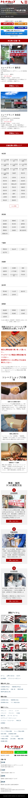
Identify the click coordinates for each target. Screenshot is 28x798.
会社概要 (3, 678)
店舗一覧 (7, 16)
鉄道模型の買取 (12, 733)
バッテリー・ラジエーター (7, 720)
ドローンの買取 (15, 736)
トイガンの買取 (5, 736)
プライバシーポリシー (14, 678)
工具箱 (18, 713)
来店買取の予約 (5, 689)
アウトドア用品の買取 (6, 731)
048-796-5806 (8, 76)
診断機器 (3, 723)
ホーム (2, 16)
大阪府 (3, 770)
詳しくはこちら (14, 521)
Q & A (18, 675)
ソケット (11, 710)
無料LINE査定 (7, 27)
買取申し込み (7, 23)
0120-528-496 (8, 121)
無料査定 (20, 23)
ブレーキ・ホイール (12, 715)
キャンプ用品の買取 (19, 731)
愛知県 (3, 781)
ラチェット (3, 710)
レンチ (17, 710)
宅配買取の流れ (15, 700)
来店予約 (20, 27)
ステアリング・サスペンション (8, 718)
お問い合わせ (10, 675)
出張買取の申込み (5, 686)
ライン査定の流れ (15, 702)
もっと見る (14, 206)
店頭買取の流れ (5, 702)
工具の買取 (13, 738)
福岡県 (3, 776)
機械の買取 (20, 738)
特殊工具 (18, 720)
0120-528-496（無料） (15, 32)
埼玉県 (3, 762)
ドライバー (3, 713)
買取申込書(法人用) (6, 691)
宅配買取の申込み (16, 686)
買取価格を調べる (7, 752)
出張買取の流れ (5, 700)
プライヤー (11, 713)
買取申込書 (20, 689)
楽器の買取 (3, 733)
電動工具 (3, 715)
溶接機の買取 (4, 741)
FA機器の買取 (4, 738)
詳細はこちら (14, 86)
